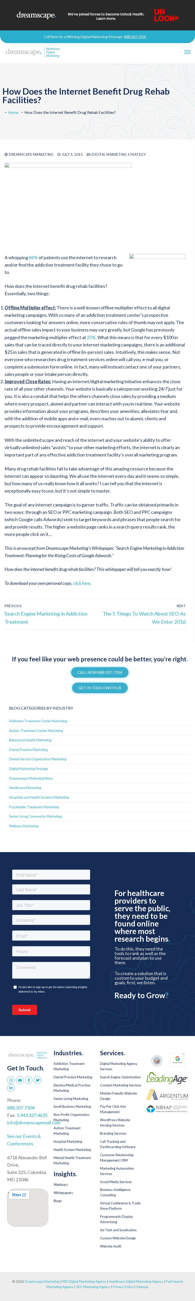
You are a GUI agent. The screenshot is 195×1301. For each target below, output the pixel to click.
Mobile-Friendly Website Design (118, 1096)
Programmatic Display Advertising (116, 1219)
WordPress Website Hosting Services (115, 1122)
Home (13, 112)
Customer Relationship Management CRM (117, 1157)
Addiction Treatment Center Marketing (38, 721)
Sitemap (142, 1287)
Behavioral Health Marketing (30, 740)
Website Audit (110, 1246)
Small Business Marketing (72, 1106)
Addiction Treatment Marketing (69, 1066)
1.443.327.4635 (32, 1115)
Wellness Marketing (23, 826)
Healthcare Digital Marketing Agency (136, 1281)
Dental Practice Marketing (28, 750)
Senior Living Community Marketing (35, 816)
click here (81, 583)
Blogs (58, 1201)
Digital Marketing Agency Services (118, 1066)
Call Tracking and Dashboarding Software (117, 1144)
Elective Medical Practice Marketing (72, 1088)
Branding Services (113, 1133)
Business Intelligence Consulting (115, 1192)
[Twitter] (37, 1080)
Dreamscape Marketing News (31, 778)
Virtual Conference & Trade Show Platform (120, 1205)
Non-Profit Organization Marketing (71, 1117)
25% (91, 337)
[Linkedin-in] (11, 1088)
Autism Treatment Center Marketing (36, 731)
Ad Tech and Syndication (118, 1230)
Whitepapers (63, 1193)
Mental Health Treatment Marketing (72, 1160)
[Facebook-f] (28, 1080)
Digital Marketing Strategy (118, 154)
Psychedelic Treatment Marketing (34, 807)
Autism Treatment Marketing (67, 1130)
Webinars (61, 1185)
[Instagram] (11, 1080)
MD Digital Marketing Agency (84, 1281)
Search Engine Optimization (120, 1077)
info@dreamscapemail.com (33, 1122)
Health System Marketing (72, 1150)
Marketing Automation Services (117, 1171)
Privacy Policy (123, 1287)
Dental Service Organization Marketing (38, 759)
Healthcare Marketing (25, 788)
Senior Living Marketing (71, 1099)
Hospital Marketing (68, 1141)
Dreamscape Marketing (30, 154)
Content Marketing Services (120, 1085)
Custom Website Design (118, 1238)
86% (33, 257)
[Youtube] (20, 1080)
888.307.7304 (135, 36)
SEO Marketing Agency (93, 1287)
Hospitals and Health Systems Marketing (39, 797)
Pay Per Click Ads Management (113, 1109)
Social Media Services (116, 1182)
